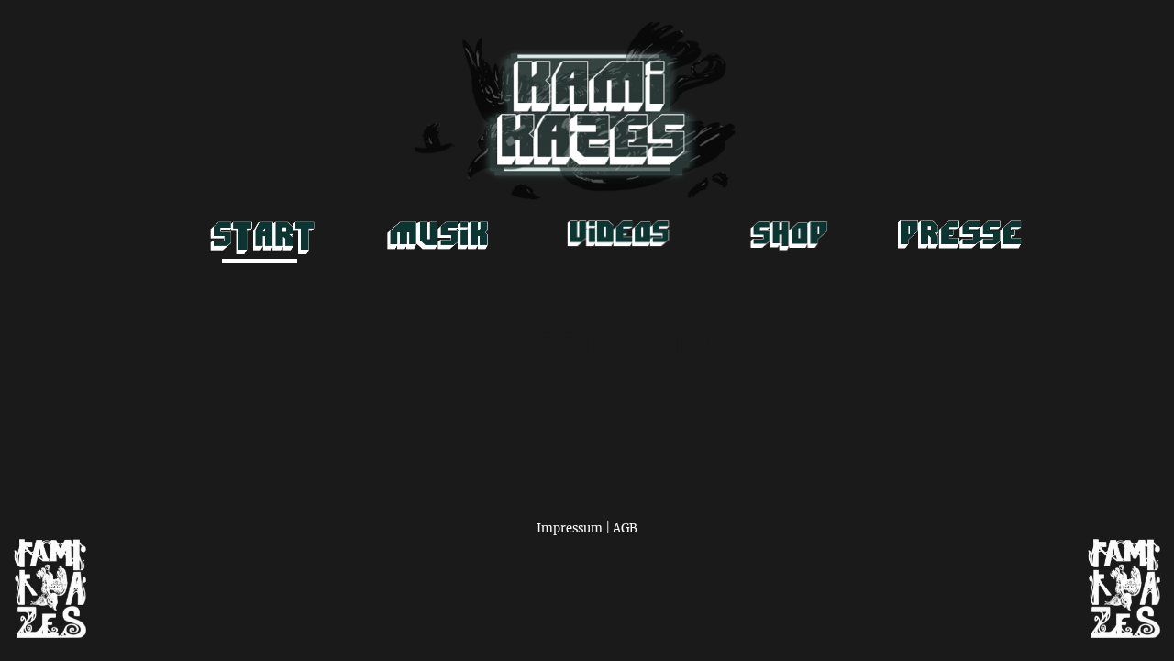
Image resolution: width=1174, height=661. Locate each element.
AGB (625, 528)
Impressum (570, 528)
